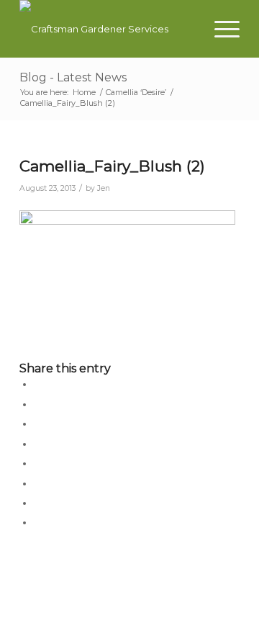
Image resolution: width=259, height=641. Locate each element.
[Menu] (220, 29)
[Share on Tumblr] (37, 463)
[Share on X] (37, 404)
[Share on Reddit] (37, 502)
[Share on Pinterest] (37, 423)
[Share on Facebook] (37, 384)
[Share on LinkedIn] (37, 443)
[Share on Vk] (37, 483)
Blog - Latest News (73, 77)
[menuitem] (220, 29)
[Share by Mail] (37, 522)
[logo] (107, 29)
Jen (103, 188)
